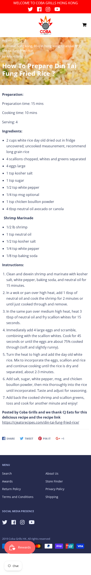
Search (7, 473)
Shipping (52, 497)
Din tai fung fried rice (17, 50)
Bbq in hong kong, (47, 46)
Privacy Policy (55, 489)
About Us (52, 473)
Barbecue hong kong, (18, 46)
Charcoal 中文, (71, 46)
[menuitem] (84, 25)
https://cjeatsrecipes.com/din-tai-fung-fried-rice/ (40, 422)
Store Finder (54, 481)
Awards (7, 481)
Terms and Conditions (17, 497)
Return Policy (11, 489)
